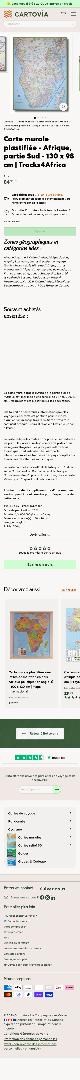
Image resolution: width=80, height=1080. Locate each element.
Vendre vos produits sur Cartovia (23, 948)
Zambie (64, 285)
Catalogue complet (15, 959)
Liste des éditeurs (14, 953)
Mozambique (12, 281)
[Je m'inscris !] (57, 790)
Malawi (55, 277)
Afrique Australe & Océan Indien (25, 257)
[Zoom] (63, 107)
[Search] (73, 23)
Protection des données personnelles (30, 1039)
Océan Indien (44, 281)
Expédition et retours (16, 942)
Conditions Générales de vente (26, 1033)
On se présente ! (13, 932)
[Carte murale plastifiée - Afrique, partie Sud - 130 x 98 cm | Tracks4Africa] (40, 346)
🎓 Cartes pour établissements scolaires (28, 964)
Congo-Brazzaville (43, 273)
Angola (8, 261)
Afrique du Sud (58, 257)
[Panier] (63, 14)
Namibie (28, 281)
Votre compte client (15, 926)
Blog (6, 937)
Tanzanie (51, 285)
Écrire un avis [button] (40, 564)
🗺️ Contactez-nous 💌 (17, 921)
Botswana (21, 261)
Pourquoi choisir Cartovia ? (20, 915)
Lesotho (26, 277)
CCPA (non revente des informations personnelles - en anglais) (30, 1046)
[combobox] (40, 23)
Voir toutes (68, 589)
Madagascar (41, 277)
